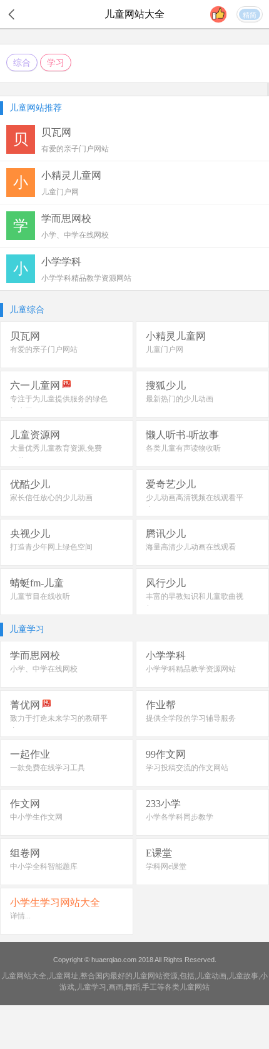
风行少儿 (166, 583)
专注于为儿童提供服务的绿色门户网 (59, 405)
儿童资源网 (35, 434)
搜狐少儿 (166, 385)
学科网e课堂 (166, 866)
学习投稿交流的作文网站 (187, 767)
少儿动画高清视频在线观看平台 (194, 503)
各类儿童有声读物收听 (183, 448)
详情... (20, 915)
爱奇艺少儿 (171, 484)
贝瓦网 (25, 336)
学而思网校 (35, 655)
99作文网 (166, 754)
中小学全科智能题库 (44, 866)
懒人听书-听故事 (182, 434)
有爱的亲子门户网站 (44, 349)
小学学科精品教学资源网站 (191, 669)
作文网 (25, 803)
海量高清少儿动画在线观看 (191, 547)
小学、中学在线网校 (44, 669)
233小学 (163, 803)
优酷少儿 (30, 484)
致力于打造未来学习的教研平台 (59, 724)
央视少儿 (30, 533)
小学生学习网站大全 (55, 902)
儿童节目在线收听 (40, 596)
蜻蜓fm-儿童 (37, 583)
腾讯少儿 (166, 533)
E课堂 (159, 853)
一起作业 (30, 754)
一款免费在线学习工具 (47, 767)
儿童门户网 (164, 349)
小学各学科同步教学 (179, 817)
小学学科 (166, 655)
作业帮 (161, 705)
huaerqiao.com (113, 959)
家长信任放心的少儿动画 (51, 497)
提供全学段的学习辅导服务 (191, 718)
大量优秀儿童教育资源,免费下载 (56, 454)
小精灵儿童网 (176, 336)
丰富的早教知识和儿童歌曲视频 (194, 602)
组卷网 (25, 853)
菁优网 (25, 705)
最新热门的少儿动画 (179, 398)
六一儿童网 (35, 385)
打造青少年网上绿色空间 (51, 547)
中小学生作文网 (36, 817)
